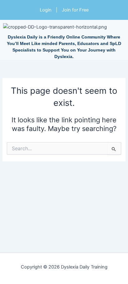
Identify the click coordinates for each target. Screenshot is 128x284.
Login (46, 10)
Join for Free (75, 10)
